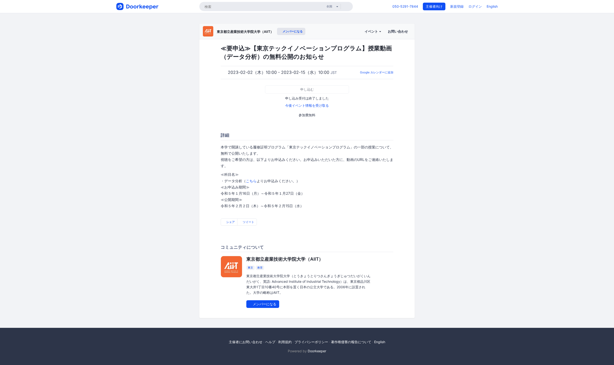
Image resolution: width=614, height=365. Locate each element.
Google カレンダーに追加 (376, 72)
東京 (250, 267)
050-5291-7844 (405, 6)
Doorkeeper (317, 351)
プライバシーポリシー (311, 342)
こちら (251, 181)
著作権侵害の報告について (351, 342)
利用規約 (285, 342)
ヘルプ (270, 342)
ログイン (475, 6)
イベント (372, 31)
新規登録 (457, 6)
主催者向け (434, 6)
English (492, 6)
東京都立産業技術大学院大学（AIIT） (245, 31)
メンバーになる (292, 31)
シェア (230, 222)
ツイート (248, 222)
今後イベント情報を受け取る (307, 105)
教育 (260, 267)
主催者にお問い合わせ (245, 342)
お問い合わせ (398, 31)
